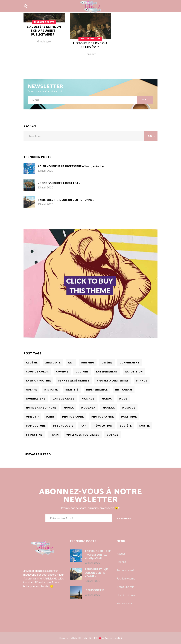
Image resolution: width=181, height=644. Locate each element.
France (141, 381)
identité (72, 390)
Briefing (121, 562)
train (54, 435)
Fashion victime (126, 578)
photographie (102, 417)
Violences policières (82, 435)
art (71, 363)
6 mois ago (44, 41)
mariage (88, 399)
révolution (103, 426)
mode (123, 399)
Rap (83, 426)
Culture (82, 372)
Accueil (121, 553)
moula (69, 408)
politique (129, 417)
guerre (31, 390)
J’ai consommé (125, 570)
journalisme (35, 399)
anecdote (53, 363)
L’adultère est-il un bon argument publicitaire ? (44, 30)
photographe (73, 417)
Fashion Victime (38, 381)
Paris (50, 417)
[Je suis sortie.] (76, 592)
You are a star (125, 603)
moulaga (88, 408)
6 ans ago (90, 54)
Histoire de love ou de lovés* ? (90, 45)
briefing (87, 363)
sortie (144, 426)
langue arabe (63, 399)
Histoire (51, 390)
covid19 (62, 372)
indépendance (97, 390)
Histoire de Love (44, 22)
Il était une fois (125, 586)
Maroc (107, 399)
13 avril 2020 (45, 170)
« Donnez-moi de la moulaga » (59, 183)
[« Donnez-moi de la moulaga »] (29, 185)
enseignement (107, 372)
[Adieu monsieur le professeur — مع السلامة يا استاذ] (29, 168)
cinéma (106, 363)
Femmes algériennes (73, 381)
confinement (130, 363)
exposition (134, 372)
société (126, 426)
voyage (112, 435)
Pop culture (36, 426)
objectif (32, 417)
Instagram (123, 390)
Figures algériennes (113, 381)
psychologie (63, 426)
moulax (109, 408)
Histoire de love (126, 595)
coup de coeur (37, 372)
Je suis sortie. (95, 590)
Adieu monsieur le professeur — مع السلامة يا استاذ (71, 166)
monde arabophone (41, 408)
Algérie (32, 363)
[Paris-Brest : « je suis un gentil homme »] (29, 202)
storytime (34, 435)
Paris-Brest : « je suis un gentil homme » (66, 200)
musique (128, 408)
